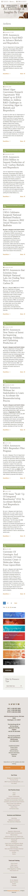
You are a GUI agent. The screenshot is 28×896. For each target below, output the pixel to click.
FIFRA (14, 794)
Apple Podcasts (14, 882)
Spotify (14, 883)
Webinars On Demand (14, 820)
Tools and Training (14, 860)
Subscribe (8, 670)
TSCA (14, 793)
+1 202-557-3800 (16, 708)
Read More (6, 73)
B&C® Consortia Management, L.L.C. (14, 781)
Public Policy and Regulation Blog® (14, 843)
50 (10, 607)
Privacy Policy (14, 747)
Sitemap (14, 756)
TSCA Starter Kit (14, 870)
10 (6, 607)
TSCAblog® (14, 840)
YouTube (14, 885)
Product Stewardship (14, 796)
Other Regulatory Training (14, 868)
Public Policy (14, 807)
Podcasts (14, 877)
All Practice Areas (14, 808)
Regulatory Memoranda (14, 831)
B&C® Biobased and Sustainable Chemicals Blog (13, 29)
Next (15, 603)
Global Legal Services (14, 805)
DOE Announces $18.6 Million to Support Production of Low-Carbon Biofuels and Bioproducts (13, 162)
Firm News (14, 783)
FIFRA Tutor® (14, 865)
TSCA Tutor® (14, 863)
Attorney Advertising (14, 752)
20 (8, 607)
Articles (14, 852)
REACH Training (14, 867)
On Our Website (14, 880)
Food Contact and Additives (14, 803)
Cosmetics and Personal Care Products (14, 801)
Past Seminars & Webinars (14, 821)
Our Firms (14, 775)
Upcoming (14, 818)
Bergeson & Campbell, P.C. (14, 778)
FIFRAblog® (14, 841)
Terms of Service (14, 750)
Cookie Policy (14, 749)
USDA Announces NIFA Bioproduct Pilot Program (14, 448)
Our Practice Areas (14, 790)
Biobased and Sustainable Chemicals (14, 800)
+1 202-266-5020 (16, 710)
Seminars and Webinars (14, 815)
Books (14, 854)
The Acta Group (14, 780)
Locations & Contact (14, 745)
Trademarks (14, 754)
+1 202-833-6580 (16, 712)
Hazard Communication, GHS (14, 798)
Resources (14, 828)
